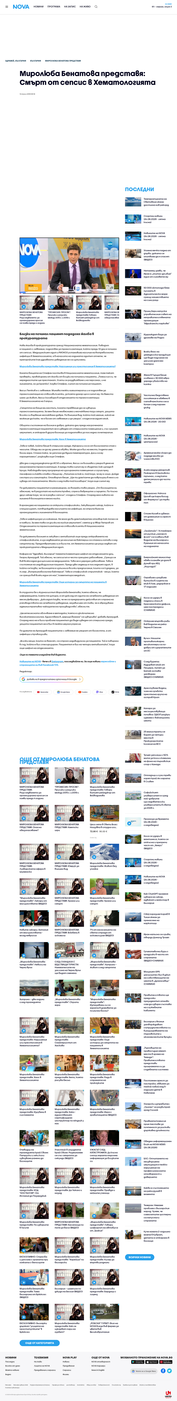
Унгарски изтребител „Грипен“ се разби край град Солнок (157, 1107)
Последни (10, 1362)
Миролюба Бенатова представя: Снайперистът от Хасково (67, 1041)
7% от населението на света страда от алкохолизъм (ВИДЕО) (103, 932)
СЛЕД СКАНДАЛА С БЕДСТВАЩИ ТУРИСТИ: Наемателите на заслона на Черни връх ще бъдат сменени (68, 967)
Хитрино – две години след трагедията (32, 1000)
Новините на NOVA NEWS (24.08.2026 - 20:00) (158, 420)
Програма (53, 6)
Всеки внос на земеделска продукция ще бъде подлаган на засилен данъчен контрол (157, 357)
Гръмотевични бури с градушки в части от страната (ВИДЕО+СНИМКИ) (156, 956)
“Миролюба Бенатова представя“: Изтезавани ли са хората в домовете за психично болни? (103, 1005)
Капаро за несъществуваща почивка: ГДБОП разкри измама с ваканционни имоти (157, 714)
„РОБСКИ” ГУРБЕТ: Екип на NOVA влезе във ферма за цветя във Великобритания (104, 1327)
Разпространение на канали (40, 1385)
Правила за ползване (130, 1385)
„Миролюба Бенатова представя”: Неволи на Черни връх (33, 964)
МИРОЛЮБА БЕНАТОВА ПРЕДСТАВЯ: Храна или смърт (67, 901)
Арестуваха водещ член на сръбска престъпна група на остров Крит (155, 692)
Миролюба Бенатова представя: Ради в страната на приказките (102, 1078)
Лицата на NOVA (42, 1366)
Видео (8, 1374)
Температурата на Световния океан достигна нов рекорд (156, 202)
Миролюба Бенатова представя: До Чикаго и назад (68, 1190)
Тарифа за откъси (58, 1385)
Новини (39, 6)
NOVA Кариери (98, 1366)
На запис (70, 6)
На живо (85, 6)
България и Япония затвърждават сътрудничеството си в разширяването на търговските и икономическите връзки (158, 1029)
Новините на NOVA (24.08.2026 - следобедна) (154, 879)
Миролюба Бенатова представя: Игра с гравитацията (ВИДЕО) (103, 1112)
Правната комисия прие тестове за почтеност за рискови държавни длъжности (157, 1125)
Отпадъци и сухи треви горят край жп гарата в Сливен (157, 778)
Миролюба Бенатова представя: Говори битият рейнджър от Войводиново (102, 791)
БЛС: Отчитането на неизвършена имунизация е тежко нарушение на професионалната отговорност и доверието (156, 1167)
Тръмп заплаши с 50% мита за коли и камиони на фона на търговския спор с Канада (157, 759)
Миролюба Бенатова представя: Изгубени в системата (33, 1112)
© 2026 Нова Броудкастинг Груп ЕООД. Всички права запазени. (26, 1394)
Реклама (8, 1385)
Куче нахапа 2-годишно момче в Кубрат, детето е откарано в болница (157, 1236)
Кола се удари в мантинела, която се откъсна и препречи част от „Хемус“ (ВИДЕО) (156, 842)
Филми (66, 1374)
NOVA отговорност (100, 1362)
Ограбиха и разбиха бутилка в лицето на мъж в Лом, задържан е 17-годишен (157, 582)
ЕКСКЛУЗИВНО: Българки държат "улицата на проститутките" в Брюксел (33, 1327)
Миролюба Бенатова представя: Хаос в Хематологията (32, 1077)
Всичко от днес (12, 1366)
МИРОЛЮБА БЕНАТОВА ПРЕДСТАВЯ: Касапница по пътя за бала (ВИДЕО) (69, 1225)
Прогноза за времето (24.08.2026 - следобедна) (156, 822)
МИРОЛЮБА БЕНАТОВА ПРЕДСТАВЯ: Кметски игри (67, 827)
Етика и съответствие (148, 1385)
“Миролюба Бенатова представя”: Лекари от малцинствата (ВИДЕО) (33, 901)
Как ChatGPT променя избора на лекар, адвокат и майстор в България (156, 898)
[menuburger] (7, 6)
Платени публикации (12, 1387)
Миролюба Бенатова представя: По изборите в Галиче (34, 1225)
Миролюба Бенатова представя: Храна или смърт (103, 901)
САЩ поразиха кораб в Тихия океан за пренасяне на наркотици (157, 918)
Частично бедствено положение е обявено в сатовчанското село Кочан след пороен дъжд (157, 401)
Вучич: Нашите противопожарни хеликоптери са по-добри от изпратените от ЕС (157, 644)
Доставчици (70, 1385)
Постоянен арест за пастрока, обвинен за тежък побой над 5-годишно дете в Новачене (156, 1086)
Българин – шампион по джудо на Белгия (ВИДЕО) (69, 1290)
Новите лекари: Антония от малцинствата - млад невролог (34, 932)
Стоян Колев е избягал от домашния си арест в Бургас (157, 516)
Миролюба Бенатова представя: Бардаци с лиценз (103, 1291)
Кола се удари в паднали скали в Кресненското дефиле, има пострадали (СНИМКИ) (157, 603)
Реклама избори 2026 (20, 1385)
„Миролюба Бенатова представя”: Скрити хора (67, 1002)
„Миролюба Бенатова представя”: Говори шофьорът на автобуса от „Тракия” (104, 1226)
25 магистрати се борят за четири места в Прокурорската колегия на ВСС (154, 737)
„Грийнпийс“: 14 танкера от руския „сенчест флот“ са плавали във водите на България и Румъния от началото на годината (157, 538)
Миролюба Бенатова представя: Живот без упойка (103, 866)
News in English (97, 1370)
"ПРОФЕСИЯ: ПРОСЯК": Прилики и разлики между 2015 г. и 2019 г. (67, 790)
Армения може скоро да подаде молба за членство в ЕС (157, 456)
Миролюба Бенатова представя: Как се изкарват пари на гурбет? (67, 1327)
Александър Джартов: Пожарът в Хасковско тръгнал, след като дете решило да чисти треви (157, 476)
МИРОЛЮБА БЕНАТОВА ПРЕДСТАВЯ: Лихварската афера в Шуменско (32, 867)
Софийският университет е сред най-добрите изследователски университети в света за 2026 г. (157, 800)
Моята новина (12, 1370)
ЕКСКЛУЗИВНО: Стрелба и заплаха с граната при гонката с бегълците (34, 1259)
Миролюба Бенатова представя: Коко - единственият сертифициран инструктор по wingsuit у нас (69, 1116)
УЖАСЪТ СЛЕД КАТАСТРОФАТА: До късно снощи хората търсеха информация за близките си (104, 1155)
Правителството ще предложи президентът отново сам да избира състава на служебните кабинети (158, 1003)
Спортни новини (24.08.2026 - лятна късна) (155, 219)
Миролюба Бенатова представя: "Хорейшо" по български (69, 1259)
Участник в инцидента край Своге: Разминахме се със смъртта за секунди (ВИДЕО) (69, 1153)
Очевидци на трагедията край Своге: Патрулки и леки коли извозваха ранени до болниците (34, 1155)
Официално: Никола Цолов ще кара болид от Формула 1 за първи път (156, 498)
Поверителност (104, 1385)
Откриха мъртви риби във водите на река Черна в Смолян (157, 624)
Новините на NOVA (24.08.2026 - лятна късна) (155, 236)
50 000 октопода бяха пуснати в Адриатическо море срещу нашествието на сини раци (156, 293)
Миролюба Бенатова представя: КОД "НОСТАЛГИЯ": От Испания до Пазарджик (33, 1191)
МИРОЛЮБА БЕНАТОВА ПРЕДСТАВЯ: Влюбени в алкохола (67, 932)
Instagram (57, 661)
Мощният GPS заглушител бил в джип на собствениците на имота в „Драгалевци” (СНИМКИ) (157, 977)
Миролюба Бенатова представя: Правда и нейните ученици (102, 1190)
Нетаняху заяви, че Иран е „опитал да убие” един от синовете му (158, 273)
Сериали (67, 1370)
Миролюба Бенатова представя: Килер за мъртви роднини (102, 1259)
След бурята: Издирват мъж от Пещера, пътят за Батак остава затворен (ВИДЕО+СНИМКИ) (154, 669)
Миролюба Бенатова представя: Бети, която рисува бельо (69, 1077)
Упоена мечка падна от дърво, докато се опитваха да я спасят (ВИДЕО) (157, 255)
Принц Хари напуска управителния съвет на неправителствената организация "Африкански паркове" (158, 317)
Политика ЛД (116, 1385)
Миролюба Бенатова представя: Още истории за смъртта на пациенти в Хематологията (104, 1042)
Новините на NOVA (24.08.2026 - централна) (154, 438)
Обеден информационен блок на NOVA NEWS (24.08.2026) (158, 1144)
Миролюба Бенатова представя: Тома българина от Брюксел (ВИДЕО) (33, 1292)
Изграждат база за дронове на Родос (155, 336)
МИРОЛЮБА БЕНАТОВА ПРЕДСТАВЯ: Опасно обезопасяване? (32, 827)
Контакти (80, 1385)
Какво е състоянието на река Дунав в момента (156, 1191)
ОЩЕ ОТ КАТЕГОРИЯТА (39, 1342)
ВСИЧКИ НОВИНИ (140, 1257)
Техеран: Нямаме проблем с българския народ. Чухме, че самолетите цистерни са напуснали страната (157, 1213)
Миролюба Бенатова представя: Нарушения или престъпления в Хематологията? (33, 1041)
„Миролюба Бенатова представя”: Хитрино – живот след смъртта (103, 964)
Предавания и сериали (45, 1370)
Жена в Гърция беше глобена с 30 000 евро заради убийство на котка (156, 379)
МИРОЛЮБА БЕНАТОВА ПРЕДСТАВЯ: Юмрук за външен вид (67, 866)
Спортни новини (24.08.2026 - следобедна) (153, 862)
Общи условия (91, 1385)
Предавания (68, 1366)
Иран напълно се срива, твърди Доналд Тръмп (157, 936)
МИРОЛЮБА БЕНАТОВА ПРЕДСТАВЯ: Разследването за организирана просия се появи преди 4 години (34, 792)
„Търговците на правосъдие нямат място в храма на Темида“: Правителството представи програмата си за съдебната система (156, 1059)
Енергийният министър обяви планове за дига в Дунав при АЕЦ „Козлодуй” (157, 562)
